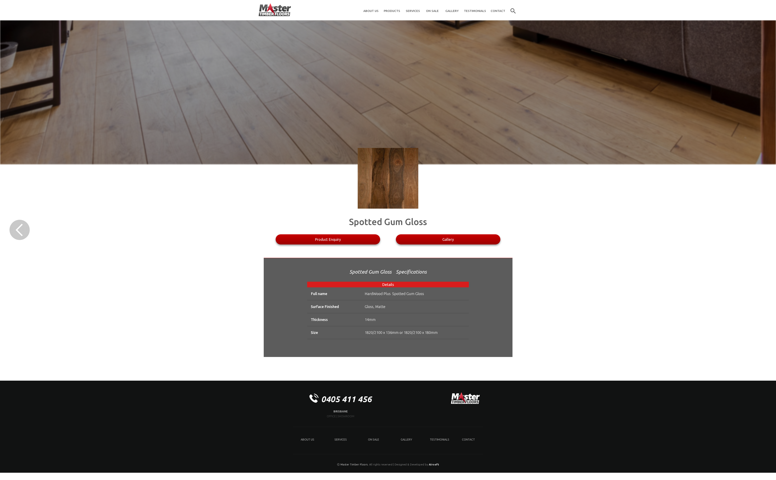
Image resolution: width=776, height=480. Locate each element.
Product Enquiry (328, 239)
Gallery (448, 239)
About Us (307, 439)
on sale (373, 439)
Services (340, 439)
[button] (392, 10)
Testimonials (439, 439)
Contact (468, 439)
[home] (274, 10)
